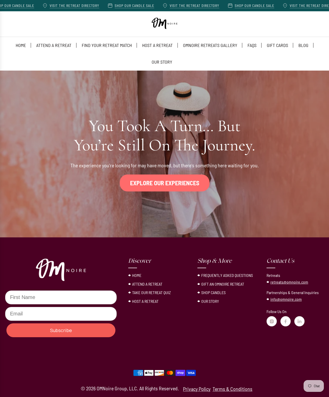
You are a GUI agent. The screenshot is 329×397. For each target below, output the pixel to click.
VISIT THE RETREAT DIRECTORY (58, 5)
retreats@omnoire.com (289, 281)
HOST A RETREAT (145, 301)
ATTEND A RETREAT (147, 284)
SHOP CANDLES (213, 292)
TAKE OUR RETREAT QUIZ (151, 292)
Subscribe (61, 330)
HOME (136, 275)
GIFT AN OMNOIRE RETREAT (222, 284)
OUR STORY (210, 301)
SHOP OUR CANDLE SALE (118, 5)
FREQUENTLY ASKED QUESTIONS (227, 275)
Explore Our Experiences (164, 183)
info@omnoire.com (286, 299)
